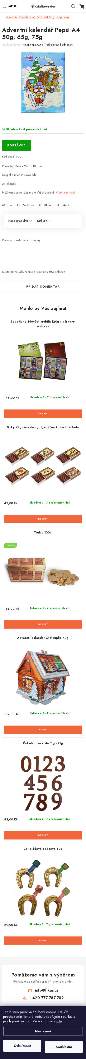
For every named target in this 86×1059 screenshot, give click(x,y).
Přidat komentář (43, 286)
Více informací (65, 192)
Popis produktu (18, 221)
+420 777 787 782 (47, 998)
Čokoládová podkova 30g (43, 849)
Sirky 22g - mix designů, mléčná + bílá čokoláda (43, 427)
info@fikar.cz (46, 990)
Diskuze (42, 221)
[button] (43, 411)
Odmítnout (22, 1046)
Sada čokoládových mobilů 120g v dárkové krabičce (43, 323)
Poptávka (16, 145)
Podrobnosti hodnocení (59, 44)
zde (59, 1021)
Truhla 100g (43, 532)
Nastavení (43, 1031)
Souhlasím (64, 1047)
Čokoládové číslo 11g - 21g (43, 743)
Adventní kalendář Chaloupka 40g (43, 638)
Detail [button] (43, 413)
